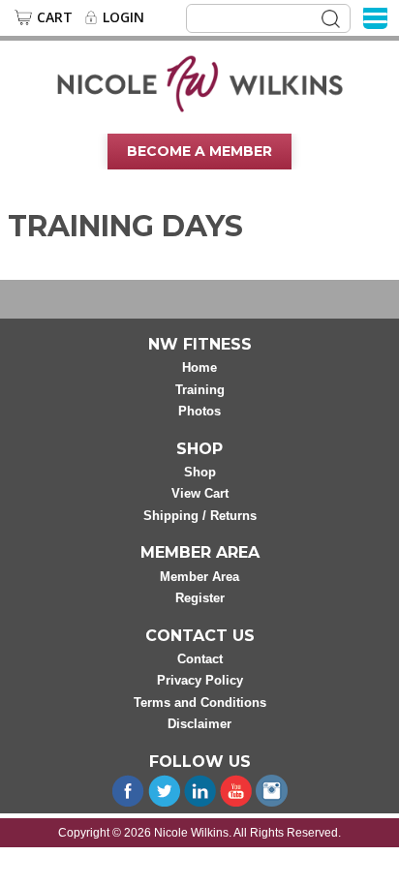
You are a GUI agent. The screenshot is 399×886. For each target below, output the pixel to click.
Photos (199, 411)
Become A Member (199, 151)
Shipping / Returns (200, 515)
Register (200, 598)
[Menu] (375, 17)
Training (200, 389)
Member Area (199, 576)
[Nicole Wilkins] (200, 82)
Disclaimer (199, 724)
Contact (200, 659)
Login (123, 17)
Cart (55, 17)
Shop (200, 472)
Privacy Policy (200, 680)
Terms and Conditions (200, 702)
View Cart (200, 493)
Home (199, 367)
